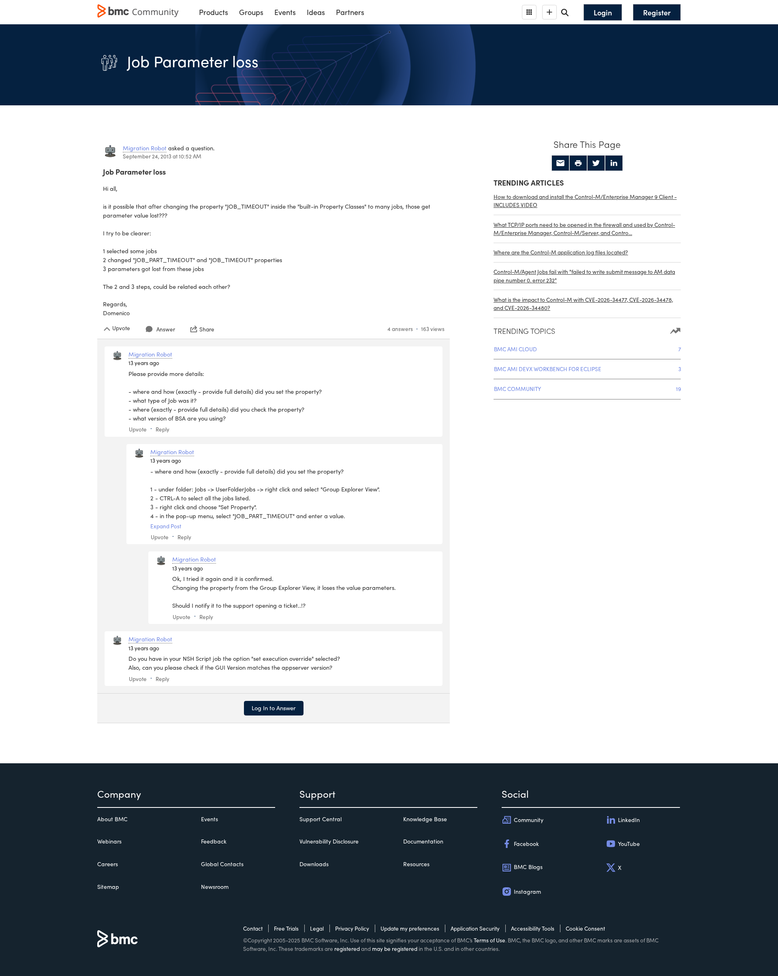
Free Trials (286, 928)
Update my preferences (409, 928)
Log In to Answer (274, 708)
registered (347, 949)
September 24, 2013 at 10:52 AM (162, 156)
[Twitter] (596, 163)
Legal (317, 928)
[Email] (560, 163)
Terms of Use (489, 940)
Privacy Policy (352, 928)
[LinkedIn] (613, 163)
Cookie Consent (585, 928)
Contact (253, 928)
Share (206, 329)
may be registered (394, 949)
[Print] (578, 163)
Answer (165, 329)
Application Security (475, 928)
